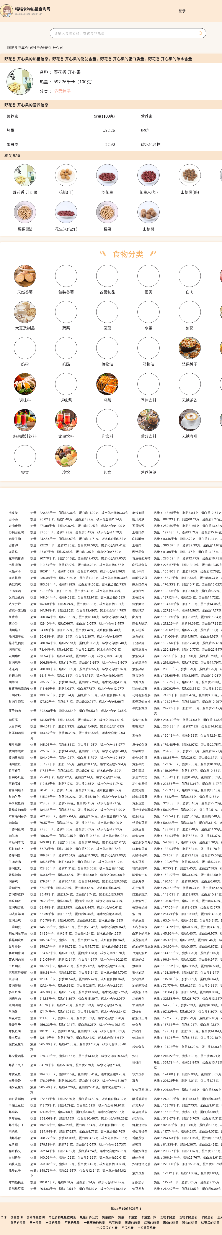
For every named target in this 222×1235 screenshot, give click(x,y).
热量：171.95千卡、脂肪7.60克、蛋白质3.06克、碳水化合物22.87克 (66, 1112)
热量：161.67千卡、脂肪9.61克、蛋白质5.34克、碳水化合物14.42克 (66, 1182)
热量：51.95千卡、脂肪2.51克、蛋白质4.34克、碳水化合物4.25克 (65, 933)
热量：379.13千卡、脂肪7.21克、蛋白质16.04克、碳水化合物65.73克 (67, 1144)
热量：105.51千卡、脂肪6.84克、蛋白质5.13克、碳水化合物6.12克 (65, 862)
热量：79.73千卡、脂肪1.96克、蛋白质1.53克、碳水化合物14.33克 (66, 901)
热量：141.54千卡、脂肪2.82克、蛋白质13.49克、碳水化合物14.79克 (67, 610)
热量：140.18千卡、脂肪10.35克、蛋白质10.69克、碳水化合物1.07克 (67, 842)
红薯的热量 (151, 1222)
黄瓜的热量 (132, 1222)
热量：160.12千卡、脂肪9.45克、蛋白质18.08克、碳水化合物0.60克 (67, 875)
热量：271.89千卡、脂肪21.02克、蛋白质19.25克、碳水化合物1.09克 (67, 526)
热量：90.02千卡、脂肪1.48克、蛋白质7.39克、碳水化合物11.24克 (65, 519)
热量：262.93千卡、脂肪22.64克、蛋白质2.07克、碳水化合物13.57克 (68, 816)
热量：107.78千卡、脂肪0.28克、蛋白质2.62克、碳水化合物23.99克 (67, 966)
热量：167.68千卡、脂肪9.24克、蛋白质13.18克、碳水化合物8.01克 (66, 604)
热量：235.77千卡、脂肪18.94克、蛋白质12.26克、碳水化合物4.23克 (68, 682)
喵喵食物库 (16, 47)
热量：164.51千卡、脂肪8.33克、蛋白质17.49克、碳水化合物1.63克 (66, 726)
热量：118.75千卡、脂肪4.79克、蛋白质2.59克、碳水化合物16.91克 (66, 1105)
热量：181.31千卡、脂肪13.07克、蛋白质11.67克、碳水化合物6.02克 (67, 1031)
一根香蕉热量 (146, 1227)
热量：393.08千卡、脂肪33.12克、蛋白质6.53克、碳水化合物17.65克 (68, 710)
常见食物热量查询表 (62, 1217)
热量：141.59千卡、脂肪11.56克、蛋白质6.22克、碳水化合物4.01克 (66, 720)
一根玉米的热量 (94, 1222)
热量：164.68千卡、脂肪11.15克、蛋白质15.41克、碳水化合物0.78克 (67, 1074)
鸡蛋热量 (115, 1222)
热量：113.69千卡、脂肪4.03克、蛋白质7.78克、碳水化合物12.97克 (66, 688)
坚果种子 (33, 47)
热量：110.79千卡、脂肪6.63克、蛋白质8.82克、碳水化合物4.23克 (66, 920)
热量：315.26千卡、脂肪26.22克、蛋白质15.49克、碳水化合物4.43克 (68, 796)
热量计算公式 (89, 1217)
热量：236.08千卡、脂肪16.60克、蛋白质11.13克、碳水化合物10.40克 (68, 578)
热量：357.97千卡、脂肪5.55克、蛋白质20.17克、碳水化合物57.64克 (67, 764)
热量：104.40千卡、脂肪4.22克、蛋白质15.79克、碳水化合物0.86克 (67, 757)
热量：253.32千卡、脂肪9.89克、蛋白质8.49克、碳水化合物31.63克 (67, 1164)
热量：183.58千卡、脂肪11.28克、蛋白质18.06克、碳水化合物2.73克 (67, 584)
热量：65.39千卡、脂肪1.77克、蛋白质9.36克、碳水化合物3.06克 (65, 914)
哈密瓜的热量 (210, 1222)
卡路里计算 (148, 1217)
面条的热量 (170, 1222)
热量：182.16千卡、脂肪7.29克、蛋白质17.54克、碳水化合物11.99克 (66, 1125)
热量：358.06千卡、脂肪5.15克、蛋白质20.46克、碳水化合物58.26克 (68, 1118)
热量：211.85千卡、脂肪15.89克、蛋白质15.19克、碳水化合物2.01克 (67, 998)
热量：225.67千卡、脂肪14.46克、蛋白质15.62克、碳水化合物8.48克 (68, 751)
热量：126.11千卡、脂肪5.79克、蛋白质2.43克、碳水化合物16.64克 (66, 1037)
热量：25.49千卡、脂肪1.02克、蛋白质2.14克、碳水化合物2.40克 (65, 777)
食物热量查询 (35, 1217)
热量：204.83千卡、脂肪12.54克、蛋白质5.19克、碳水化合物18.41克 (67, 1188)
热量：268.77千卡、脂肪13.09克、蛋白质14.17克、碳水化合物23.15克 (68, 1138)
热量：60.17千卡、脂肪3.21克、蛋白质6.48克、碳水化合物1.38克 (65, 591)
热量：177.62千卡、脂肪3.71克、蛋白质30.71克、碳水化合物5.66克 (66, 701)
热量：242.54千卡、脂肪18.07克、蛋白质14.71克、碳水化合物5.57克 (67, 539)
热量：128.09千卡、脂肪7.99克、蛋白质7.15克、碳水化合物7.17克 (65, 803)
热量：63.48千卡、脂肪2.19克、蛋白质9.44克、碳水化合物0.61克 (65, 907)
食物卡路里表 (188, 1217)
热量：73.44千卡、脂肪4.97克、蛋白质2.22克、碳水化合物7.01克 (65, 649)
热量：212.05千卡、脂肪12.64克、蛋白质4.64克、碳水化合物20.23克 (68, 959)
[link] (16, 47)
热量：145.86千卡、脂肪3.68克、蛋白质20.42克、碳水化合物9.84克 (67, 927)
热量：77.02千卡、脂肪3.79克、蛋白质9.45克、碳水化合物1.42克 (65, 888)
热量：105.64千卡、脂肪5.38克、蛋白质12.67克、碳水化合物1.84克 (67, 940)
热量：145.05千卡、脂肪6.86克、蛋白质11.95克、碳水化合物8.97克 (67, 744)
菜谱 (3, 1217)
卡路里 (132, 1217)
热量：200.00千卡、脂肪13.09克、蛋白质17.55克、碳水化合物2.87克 (68, 669)
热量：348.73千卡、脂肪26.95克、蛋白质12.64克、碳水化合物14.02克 (67, 1173)
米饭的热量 (53, 1222)
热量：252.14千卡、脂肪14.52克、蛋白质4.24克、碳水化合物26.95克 (68, 1151)
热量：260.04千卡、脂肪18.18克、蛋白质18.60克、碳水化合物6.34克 (68, 617)
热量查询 (16, 1217)
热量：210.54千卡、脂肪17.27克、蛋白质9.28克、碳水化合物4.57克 (66, 565)
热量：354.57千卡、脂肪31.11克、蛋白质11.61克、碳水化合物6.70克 (67, 953)
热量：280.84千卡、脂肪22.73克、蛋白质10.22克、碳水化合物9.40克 (68, 643)
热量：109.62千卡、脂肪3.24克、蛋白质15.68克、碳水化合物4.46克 (67, 695)
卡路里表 (207, 1217)
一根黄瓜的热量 (107, 1227)
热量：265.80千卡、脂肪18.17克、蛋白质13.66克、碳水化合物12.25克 (68, 992)
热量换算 (108, 1217)
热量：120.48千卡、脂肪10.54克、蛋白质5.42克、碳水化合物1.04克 (67, 979)
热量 (121, 1217)
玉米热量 (35, 1222)
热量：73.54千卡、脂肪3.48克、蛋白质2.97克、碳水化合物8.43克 (65, 656)
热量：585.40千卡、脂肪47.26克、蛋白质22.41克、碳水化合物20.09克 (67, 1089)
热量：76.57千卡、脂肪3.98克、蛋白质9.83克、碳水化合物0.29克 (65, 822)
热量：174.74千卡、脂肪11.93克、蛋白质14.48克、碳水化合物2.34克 (67, 1011)
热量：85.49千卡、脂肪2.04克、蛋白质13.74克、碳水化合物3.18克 (66, 894)
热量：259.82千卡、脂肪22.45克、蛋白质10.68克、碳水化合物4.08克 (68, 836)
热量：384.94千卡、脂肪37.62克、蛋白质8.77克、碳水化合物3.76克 (67, 1131)
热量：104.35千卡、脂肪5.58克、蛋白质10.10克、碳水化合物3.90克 (67, 809)
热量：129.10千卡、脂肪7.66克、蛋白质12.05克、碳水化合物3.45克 (66, 623)
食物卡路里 (167, 1217)
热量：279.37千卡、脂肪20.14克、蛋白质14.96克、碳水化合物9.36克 (68, 881)
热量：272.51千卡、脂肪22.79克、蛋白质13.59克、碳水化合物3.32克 (67, 1099)
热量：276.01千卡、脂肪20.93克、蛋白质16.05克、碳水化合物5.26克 (68, 1080)
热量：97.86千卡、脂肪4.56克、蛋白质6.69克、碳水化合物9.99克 (65, 829)
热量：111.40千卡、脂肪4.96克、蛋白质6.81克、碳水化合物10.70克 (66, 1018)
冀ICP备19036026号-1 (126, 1208)
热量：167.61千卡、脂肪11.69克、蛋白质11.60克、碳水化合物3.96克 (67, 571)
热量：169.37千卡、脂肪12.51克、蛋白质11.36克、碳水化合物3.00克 (67, 855)
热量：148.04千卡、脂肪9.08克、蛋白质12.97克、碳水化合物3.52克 (67, 597)
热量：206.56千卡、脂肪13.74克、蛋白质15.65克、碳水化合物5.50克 (68, 662)
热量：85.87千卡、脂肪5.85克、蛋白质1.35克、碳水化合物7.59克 (65, 552)
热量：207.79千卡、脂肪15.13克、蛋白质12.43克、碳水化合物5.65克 (67, 558)
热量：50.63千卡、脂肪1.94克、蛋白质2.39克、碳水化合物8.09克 (65, 636)
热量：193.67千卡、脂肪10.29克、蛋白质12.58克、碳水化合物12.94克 (67, 735)
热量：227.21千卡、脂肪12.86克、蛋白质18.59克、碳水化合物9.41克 (67, 545)
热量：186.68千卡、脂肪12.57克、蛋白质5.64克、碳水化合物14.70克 (68, 972)
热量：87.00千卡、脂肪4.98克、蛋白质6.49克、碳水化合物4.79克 (65, 532)
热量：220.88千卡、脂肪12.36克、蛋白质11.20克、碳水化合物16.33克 (68, 512)
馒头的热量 (189, 1222)
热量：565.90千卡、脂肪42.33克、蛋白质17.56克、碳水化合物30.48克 (67, 1046)
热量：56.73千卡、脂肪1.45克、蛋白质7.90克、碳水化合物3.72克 (65, 849)
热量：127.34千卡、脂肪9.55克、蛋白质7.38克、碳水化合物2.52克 (65, 985)
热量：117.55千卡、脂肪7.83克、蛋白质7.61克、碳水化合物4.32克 (65, 770)
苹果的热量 (72, 1222)
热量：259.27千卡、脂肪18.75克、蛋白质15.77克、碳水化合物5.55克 (68, 946)
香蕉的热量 (18, 1222)
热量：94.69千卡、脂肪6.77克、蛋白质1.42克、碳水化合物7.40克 (65, 630)
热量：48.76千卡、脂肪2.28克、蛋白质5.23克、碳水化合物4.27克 (65, 1005)
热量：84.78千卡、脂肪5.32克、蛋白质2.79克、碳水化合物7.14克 (65, 1065)
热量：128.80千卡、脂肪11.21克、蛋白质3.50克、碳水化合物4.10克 (66, 868)
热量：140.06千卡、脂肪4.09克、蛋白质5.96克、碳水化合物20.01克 (67, 1157)
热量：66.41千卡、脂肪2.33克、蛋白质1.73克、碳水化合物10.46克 (66, 675)
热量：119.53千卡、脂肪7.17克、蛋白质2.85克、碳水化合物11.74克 (66, 783)
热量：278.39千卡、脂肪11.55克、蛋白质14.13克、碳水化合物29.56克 (68, 1056)
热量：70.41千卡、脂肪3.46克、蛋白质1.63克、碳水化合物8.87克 (65, 790)
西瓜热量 (127, 1227)
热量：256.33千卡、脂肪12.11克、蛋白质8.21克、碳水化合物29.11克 (67, 1024)
